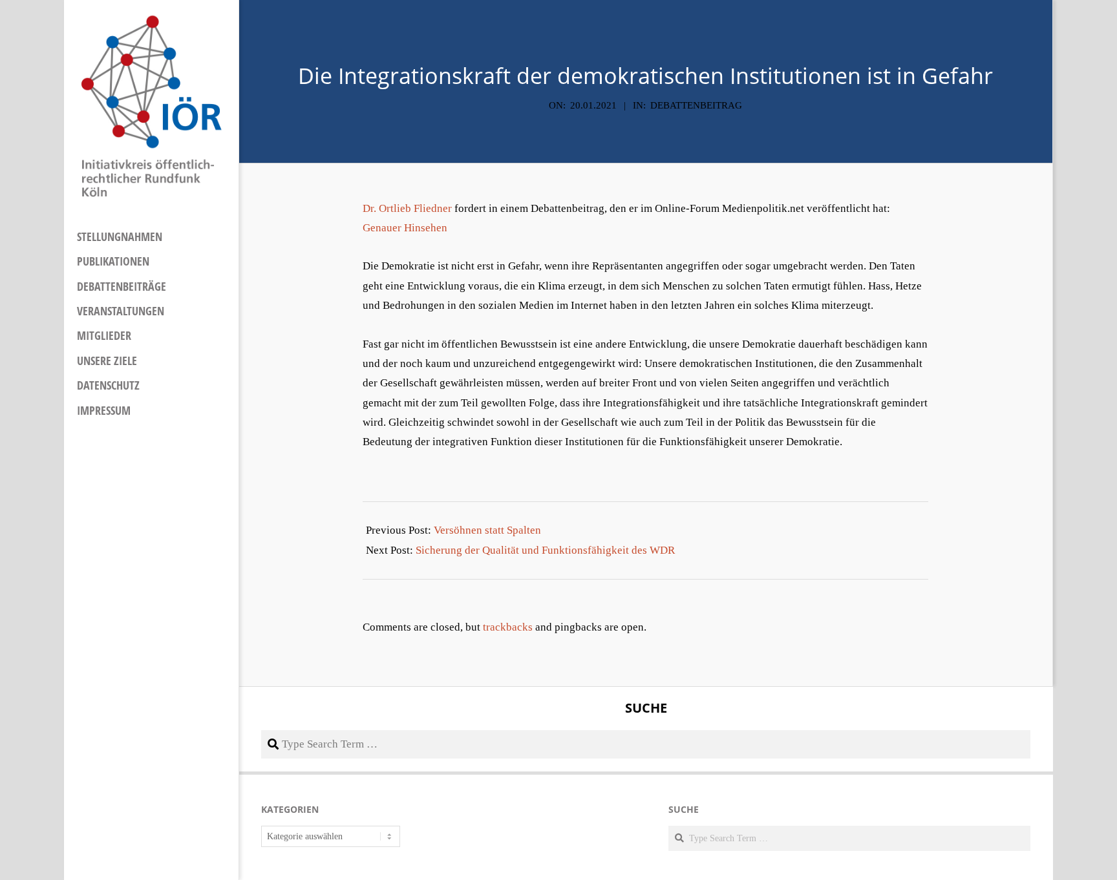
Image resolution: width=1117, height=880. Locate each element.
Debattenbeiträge (121, 286)
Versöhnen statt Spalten (487, 530)
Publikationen (113, 261)
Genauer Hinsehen (405, 228)
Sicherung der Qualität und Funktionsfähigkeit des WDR (545, 550)
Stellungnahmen (119, 236)
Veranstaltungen (120, 311)
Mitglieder (104, 335)
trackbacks (508, 627)
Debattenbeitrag (696, 105)
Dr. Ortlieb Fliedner (407, 208)
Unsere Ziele (107, 360)
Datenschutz (108, 385)
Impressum (104, 410)
